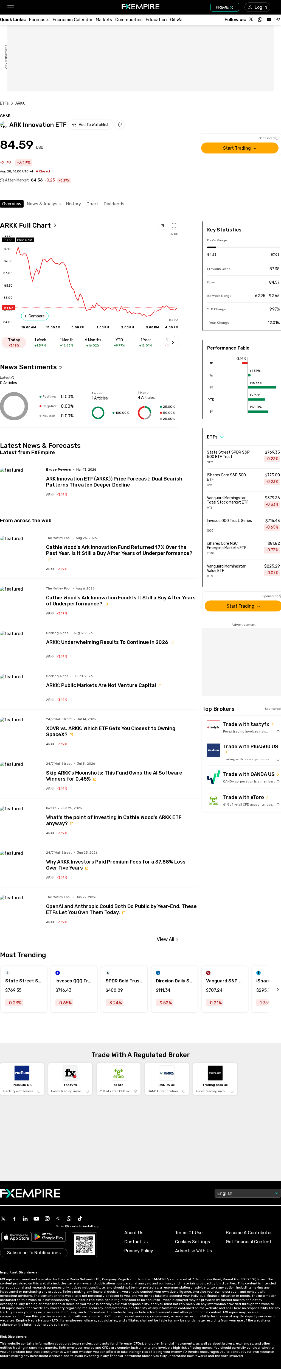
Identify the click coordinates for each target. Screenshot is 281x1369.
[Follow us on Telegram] (277, 19)
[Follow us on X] (251, 19)
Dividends (114, 203)
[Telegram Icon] (58, 1218)
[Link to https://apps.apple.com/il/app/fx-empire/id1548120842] (16, 1238)
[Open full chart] (174, 225)
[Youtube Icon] (36, 1218)
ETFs (4, 103)
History (73, 203)
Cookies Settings (192, 1241)
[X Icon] (3, 1218)
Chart (92, 203)
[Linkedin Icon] (25, 1218)
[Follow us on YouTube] (269, 19)
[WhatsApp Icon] (69, 1218)
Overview (11, 203)
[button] (10, 7)
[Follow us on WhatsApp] (260, 19)
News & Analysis (44, 203)
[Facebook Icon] (14, 1218)
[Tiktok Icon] (80, 1218)
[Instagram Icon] (47, 1218)
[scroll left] (272, 989)
